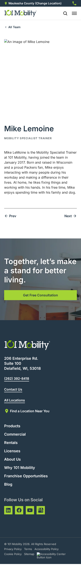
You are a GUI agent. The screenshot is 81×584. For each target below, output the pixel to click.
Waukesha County (21, 3)
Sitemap (29, 554)
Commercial (15, 434)
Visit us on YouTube (30, 510)
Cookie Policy (13, 554)
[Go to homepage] (20, 13)
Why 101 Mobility (19, 467)
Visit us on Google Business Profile (41, 510)
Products (12, 426)
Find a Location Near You (29, 411)
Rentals (11, 442)
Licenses (12, 451)
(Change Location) (48, 3)
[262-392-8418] (74, 3)
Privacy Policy (13, 549)
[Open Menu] (74, 13)
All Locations (14, 400)
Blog (8, 484)
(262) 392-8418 (16, 378)
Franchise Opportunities (26, 476)
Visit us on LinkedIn (8, 510)
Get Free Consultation (40, 295)
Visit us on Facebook (19, 510)
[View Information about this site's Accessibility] (55, 555)
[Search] (63, 13)
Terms (28, 549)
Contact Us (13, 389)
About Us (12, 459)
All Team (14, 27)
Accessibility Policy (46, 549)
